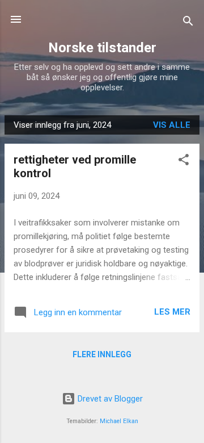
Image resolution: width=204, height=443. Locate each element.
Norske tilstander (102, 48)
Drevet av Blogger (109, 399)
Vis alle (171, 125)
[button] (183, 161)
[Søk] (188, 23)
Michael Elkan (119, 421)
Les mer (172, 312)
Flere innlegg (102, 354)
